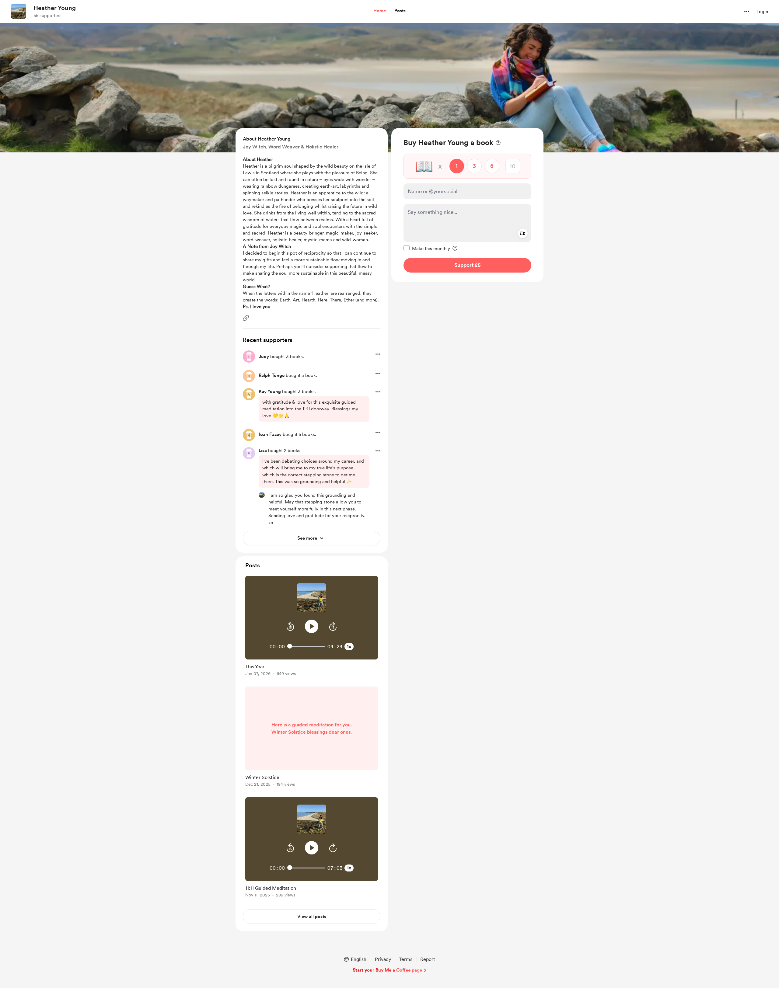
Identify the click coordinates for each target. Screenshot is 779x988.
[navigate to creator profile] (18, 11)
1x (349, 646)
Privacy (383, 959)
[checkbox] (426, 248)
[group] (311, 626)
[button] (379, 11)
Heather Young (54, 8)
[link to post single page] (311, 668)
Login (762, 11)
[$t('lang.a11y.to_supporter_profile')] (262, 495)
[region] (467, 205)
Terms (405, 959)
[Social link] (246, 318)
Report (427, 959)
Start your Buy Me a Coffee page (387, 970)
